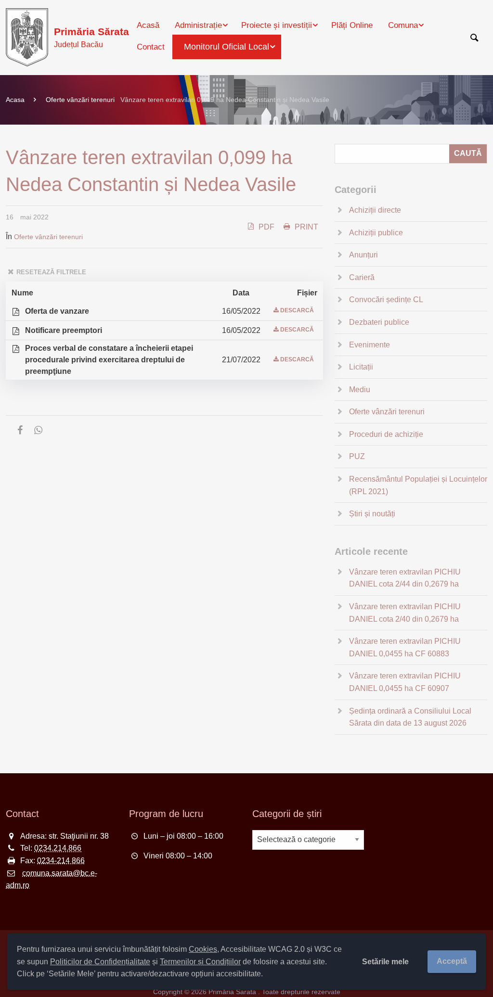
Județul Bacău (91, 37)
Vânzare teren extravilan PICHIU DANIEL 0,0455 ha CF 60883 (405, 647)
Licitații (361, 367)
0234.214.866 (57, 848)
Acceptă (452, 961)
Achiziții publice (376, 233)
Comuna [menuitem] (403, 25)
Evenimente (369, 345)
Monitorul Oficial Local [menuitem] (226, 46)
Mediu (359, 389)
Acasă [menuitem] (148, 25)
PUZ (357, 456)
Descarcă (297, 310)
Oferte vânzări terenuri (80, 99)
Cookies (203, 949)
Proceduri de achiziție (386, 434)
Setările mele (385, 962)
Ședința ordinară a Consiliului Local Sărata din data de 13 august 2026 (410, 717)
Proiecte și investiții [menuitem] (276, 25)
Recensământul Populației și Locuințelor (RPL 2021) (418, 485)
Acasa (15, 99)
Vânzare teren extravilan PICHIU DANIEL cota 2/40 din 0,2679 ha (405, 612)
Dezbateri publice (379, 322)
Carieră (362, 277)
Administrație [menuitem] (198, 25)
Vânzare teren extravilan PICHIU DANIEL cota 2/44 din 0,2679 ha (405, 578)
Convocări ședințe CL (386, 299)
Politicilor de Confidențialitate (100, 962)
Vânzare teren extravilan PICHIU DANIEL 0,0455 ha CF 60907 (405, 682)
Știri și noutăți (372, 514)
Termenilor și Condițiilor (200, 962)
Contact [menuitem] (151, 46)
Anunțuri (363, 255)
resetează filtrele (51, 272)
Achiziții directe (375, 210)
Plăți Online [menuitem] (352, 25)
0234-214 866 (61, 860)
